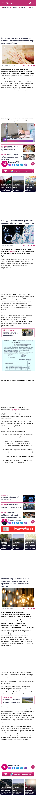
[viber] (34, 65)
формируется (15, 409)
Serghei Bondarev (14, 520)
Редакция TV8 (13, 162)
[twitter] (28, 65)
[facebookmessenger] (24, 65)
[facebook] (26, 65)
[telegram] (31, 65)
